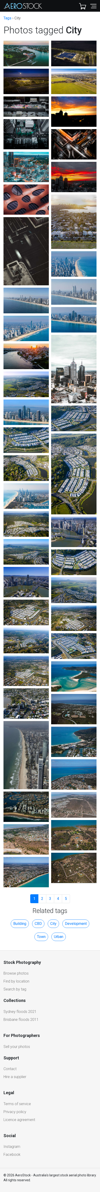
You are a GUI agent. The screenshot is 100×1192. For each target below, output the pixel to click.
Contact (10, 1069)
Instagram (11, 1146)
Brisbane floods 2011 (21, 1019)
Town (41, 936)
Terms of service (17, 1104)
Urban (58, 936)
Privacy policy (14, 1112)
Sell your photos (16, 1046)
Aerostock (22, 6)
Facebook (11, 1154)
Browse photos (16, 973)
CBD (38, 923)
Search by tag (14, 989)
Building (19, 923)
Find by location (16, 981)
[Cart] (82, 6)
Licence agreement (19, 1120)
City (53, 923)
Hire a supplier (14, 1077)
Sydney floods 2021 (20, 1011)
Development (76, 923)
